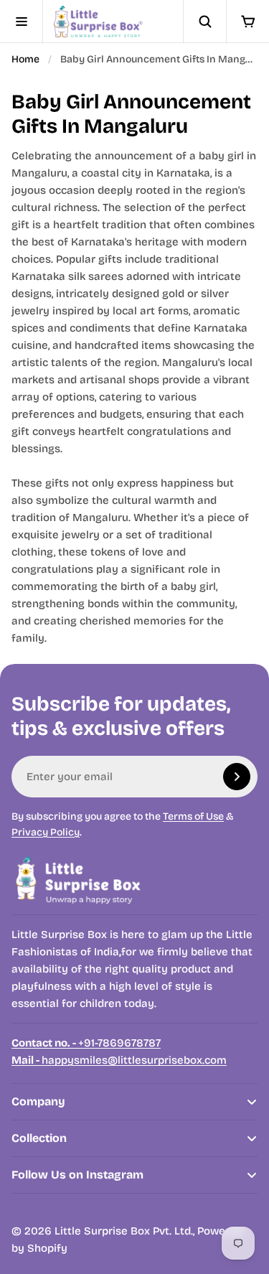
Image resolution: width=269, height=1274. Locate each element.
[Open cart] (247, 21)
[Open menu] (21, 21)
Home (25, 59)
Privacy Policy (45, 832)
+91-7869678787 (86, 1042)
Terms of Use (193, 816)
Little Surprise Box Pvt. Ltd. (124, 1230)
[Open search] (204, 21)
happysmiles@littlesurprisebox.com (119, 1060)
